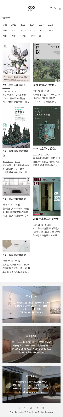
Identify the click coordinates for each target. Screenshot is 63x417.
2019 (23, 30)
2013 (23, 36)
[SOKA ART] (31, 8)
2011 (41, 36)
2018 (32, 30)
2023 (41, 25)
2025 (23, 25)
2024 (32, 25)
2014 (14, 36)
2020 (14, 30)
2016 (50, 30)
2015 (4, 36)
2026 (13, 25)
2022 (50, 25)
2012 (32, 36)
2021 (4, 30)
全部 (4, 25)
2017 (41, 30)
